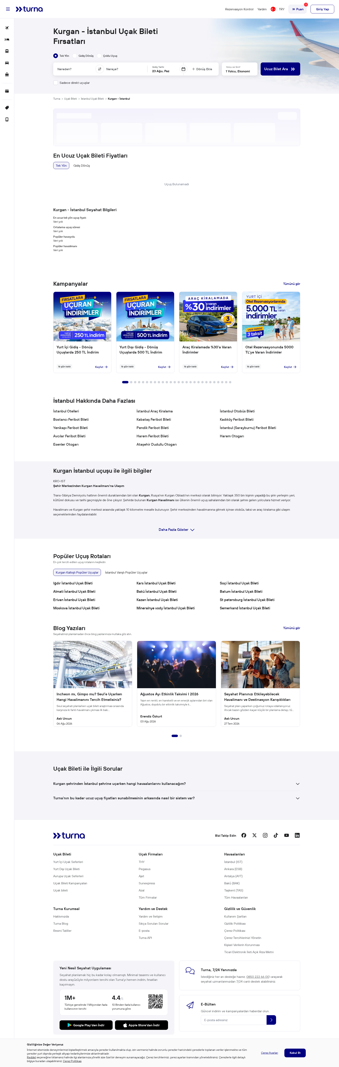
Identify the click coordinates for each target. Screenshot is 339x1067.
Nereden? (64, 69)
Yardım (262, 9)
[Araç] (7, 63)
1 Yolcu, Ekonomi (238, 71)
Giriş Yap (322, 9)
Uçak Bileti (70, 98)
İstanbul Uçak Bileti (92, 98)
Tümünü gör (291, 284)
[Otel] (7, 40)
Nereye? (112, 69)
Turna (56, 98)
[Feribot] (7, 75)
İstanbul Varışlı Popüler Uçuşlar (126, 572)
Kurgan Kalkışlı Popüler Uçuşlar (77, 572)
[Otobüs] (7, 51)
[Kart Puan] (7, 91)
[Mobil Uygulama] (7, 120)
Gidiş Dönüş (81, 165)
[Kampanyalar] (7, 108)
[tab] (61, 55)
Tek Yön (61, 165)
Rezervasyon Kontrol (239, 9)
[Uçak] (7, 28)
